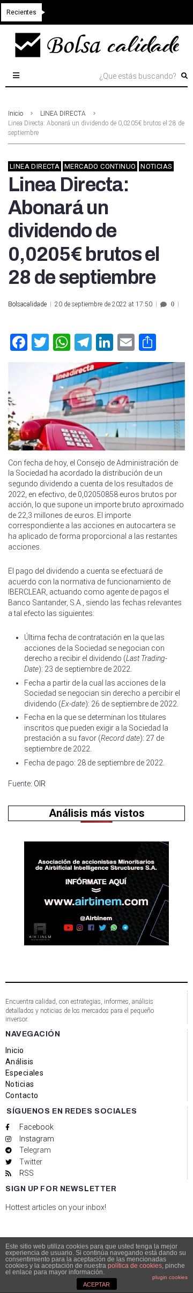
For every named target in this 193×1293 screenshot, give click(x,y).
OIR (40, 783)
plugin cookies (170, 1277)
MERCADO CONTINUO (100, 166)
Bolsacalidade (27, 304)
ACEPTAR (96, 1284)
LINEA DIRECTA (63, 113)
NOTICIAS (156, 166)
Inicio (15, 113)
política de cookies (135, 1265)
